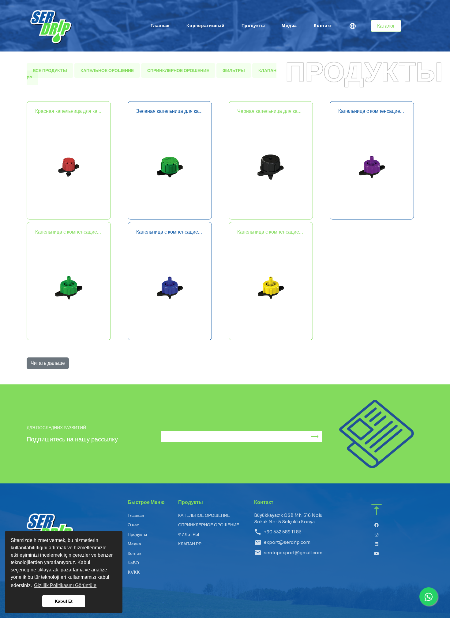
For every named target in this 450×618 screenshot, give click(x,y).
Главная (160, 25)
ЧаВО (133, 563)
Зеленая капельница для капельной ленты (169, 111)
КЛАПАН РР (189, 544)
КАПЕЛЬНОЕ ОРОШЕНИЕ (107, 70)
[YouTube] (376, 554)
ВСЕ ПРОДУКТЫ (50, 70)
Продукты (137, 534)
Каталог (386, 26)
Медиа (289, 25)
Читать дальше (48, 363)
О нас (133, 525)
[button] (353, 27)
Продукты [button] (253, 25)
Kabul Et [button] (64, 601)
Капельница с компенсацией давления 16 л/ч (270, 232)
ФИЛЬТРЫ (234, 70)
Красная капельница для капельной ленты (68, 111)
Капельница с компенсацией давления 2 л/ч (371, 111)
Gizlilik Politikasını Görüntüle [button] (65, 585)
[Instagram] (376, 535)
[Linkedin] (376, 544)
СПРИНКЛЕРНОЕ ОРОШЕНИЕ (178, 70)
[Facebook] (376, 525)
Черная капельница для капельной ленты (270, 111)
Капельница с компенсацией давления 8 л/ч (169, 232)
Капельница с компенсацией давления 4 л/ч (68, 232)
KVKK (134, 572)
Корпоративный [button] (205, 25)
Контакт (323, 25)
